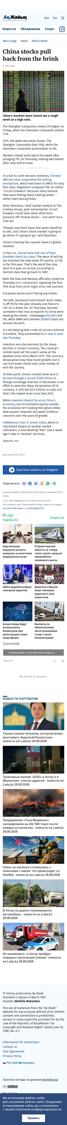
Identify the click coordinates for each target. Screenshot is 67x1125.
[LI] (11, 1072)
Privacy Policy (12, 1056)
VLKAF (51, 315)
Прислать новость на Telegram (37, 470)
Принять (33, 1118)
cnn (16, 441)
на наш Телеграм (12, 508)
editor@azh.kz (36, 508)
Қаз (46, 18)
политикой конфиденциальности (38, 1109)
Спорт (50, 29)
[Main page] (15, 18)
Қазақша (28, 1062)
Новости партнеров (20, 698)
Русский (12, 1062)
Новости (9, 29)
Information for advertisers (21, 1042)
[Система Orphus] (10, 1086)
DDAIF (46, 319)
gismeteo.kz (50, 1079)
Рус (55, 18)
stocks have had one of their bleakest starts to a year (29, 255)
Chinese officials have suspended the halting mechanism (32, 179)
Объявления (30, 29)
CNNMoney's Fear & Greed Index (24, 422)
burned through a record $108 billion (28, 378)
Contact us (10, 1047)
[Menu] (62, 18)
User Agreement (13, 1051)
